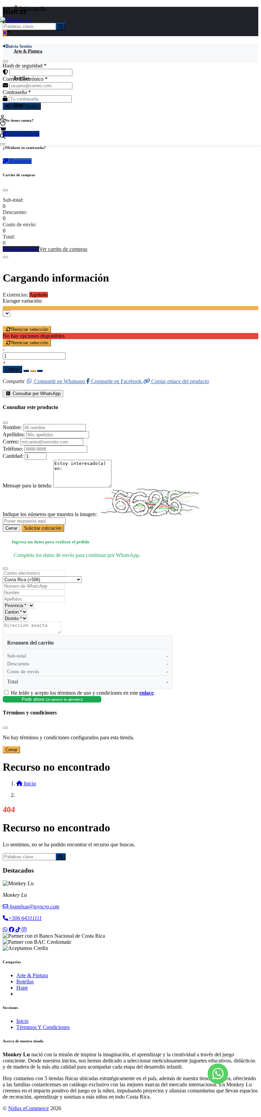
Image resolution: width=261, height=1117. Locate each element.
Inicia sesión (32, 8)
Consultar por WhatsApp (35, 393)
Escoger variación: (22, 301)
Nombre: (12, 427)
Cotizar (12, 369)
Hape (19, 104)
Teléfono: (13, 449)
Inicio (22, 1021)
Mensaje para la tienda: (27, 485)
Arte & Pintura (28, 51)
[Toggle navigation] (2, 144)
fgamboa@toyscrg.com (33, 906)
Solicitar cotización (43, 528)
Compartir (13, 381)
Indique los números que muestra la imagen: (50, 514)
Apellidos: (14, 434)
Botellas (21, 77)
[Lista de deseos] (2, 124)
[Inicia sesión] (2, 118)
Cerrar (11, 528)
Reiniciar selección (29, 329)
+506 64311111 (25, 918)
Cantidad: (13, 456)
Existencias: (15, 295)
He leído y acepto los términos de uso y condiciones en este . (83, 693)
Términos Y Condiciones (43, 1027)
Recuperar (20, 161)
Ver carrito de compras (63, 249)
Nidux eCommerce (28, 1108)
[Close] (5, 190)
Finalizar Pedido (21, 249)
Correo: (11, 441)
